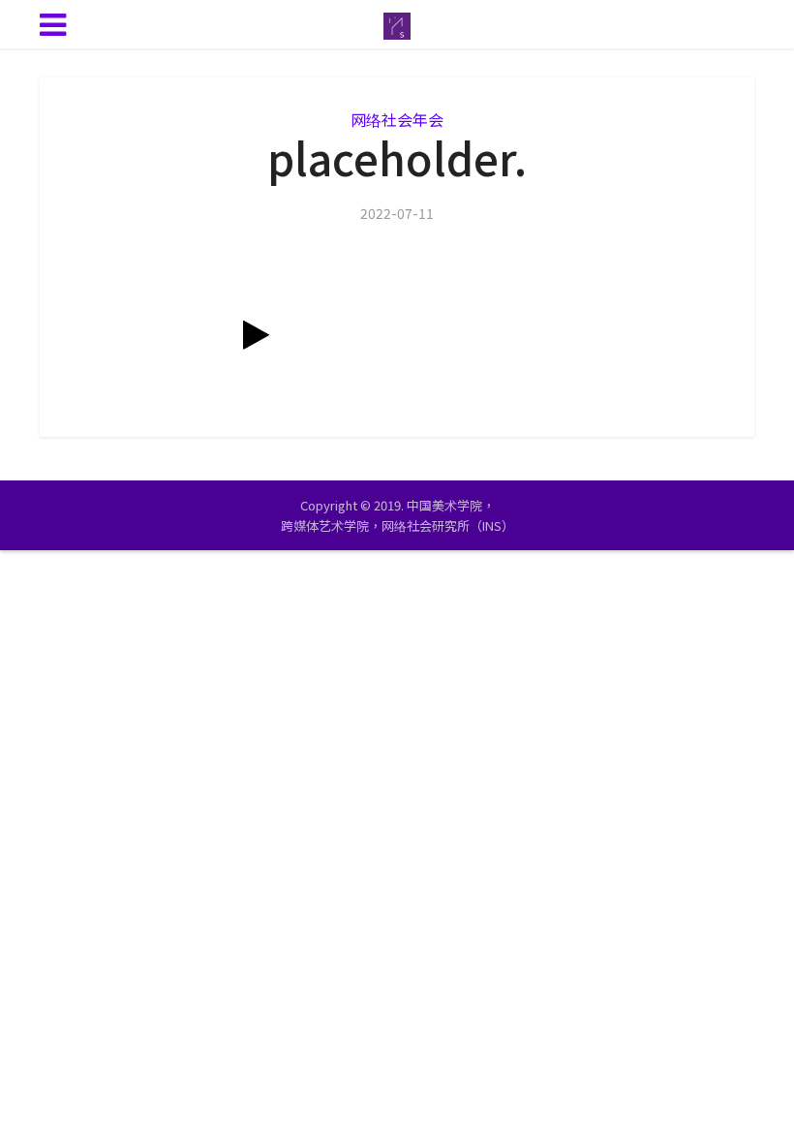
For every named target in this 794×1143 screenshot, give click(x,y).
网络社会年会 (397, 119)
